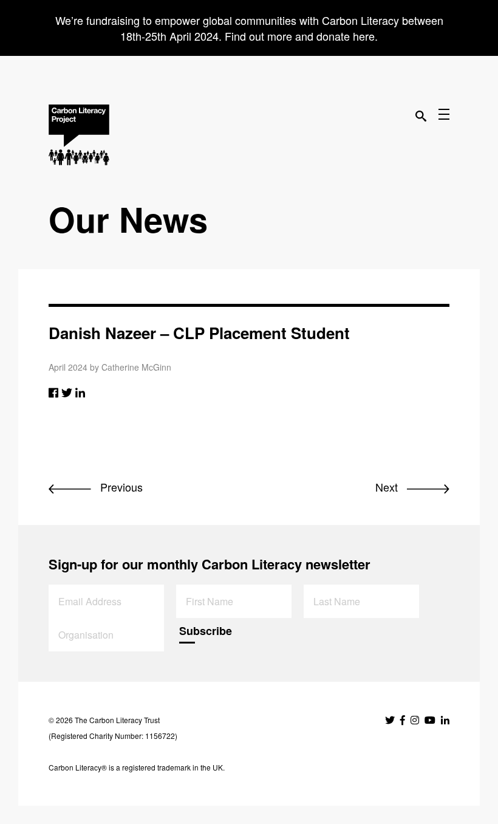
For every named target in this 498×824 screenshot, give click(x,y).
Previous (120, 487)
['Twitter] (66, 392)
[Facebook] (53, 392)
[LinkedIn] (80, 392)
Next (388, 487)
